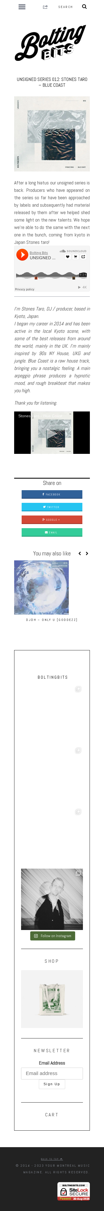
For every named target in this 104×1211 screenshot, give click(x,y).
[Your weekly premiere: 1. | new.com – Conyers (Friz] (52, 776)
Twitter (52, 507)
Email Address (52, 1063)
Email (52, 532)
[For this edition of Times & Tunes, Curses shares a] (52, 899)
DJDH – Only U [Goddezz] (52, 620)
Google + (52, 520)
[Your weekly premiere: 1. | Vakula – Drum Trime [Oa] (52, 838)
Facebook (52, 494)
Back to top (50, 1159)
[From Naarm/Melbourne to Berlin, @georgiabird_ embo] (52, 715)
